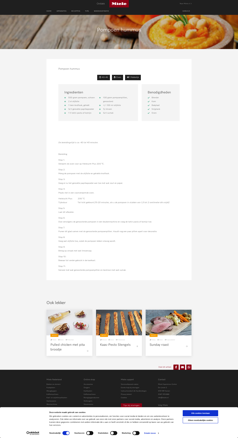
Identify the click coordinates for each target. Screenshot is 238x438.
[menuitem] (51, 11)
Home (49, 11)
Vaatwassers (51, 401)
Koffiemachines (52, 394)
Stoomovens (88, 404)
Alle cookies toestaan (200, 413)
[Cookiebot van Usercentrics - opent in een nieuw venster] (33, 433)
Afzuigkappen (51, 391)
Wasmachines (51, 404)
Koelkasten (88, 391)
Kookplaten (50, 387)
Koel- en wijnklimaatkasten (56, 397)
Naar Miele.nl (185, 3)
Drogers (87, 387)
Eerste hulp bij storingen (130, 387)
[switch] (89, 433)
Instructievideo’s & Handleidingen (134, 391)
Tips (87, 11)
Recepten (75, 11)
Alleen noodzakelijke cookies (200, 420)
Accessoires (88, 384)
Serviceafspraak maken (129, 384)
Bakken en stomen (53, 384)
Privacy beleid (126, 394)
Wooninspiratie (101, 11)
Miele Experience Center (167, 384)
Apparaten (61, 11)
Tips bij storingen (131, 406)
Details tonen (150, 433)
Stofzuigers (88, 401)
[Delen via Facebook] (176, 367)
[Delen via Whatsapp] (189, 367)
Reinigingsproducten (91, 397)
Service (186, 11)
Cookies (124, 397)
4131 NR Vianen (164, 391)
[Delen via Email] (182, 367)
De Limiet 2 (162, 387)
